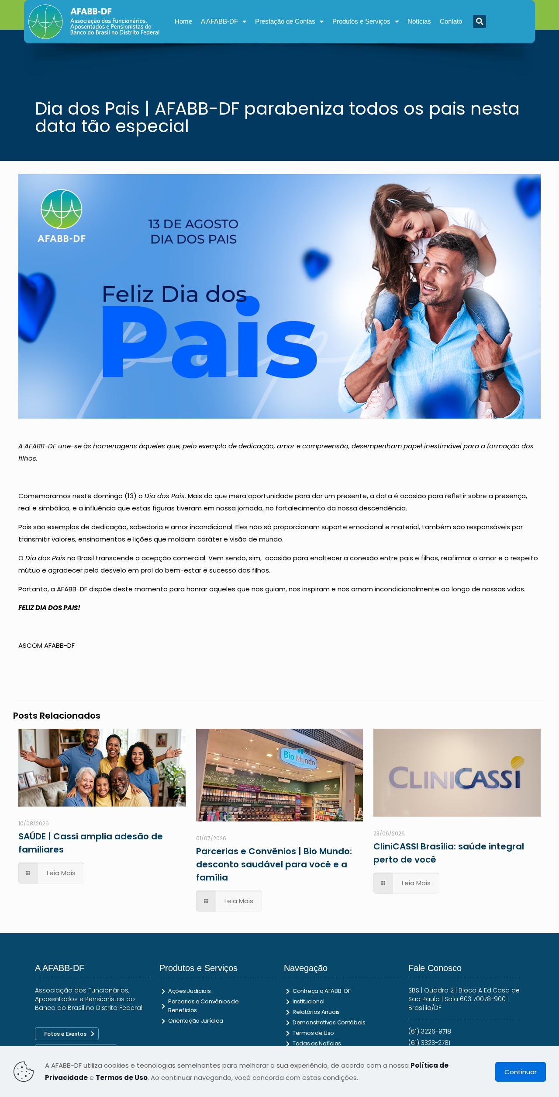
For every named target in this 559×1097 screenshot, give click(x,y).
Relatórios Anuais (316, 1012)
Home (183, 21)
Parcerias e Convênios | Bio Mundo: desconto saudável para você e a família (274, 864)
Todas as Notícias (317, 1043)
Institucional (308, 1001)
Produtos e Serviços (361, 21)
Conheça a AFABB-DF (322, 991)
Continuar (520, 1071)
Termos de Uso (313, 1033)
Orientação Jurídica (195, 1021)
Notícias (419, 21)
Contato (451, 21)
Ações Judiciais (189, 991)
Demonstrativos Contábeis (329, 1022)
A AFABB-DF (219, 21)
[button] (479, 21)
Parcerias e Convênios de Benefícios (203, 1005)
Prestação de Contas (285, 21)
